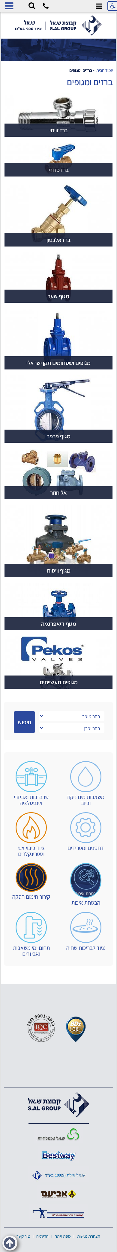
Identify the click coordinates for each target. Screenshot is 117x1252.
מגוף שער (58, 296)
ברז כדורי (59, 170)
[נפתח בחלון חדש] (58, 1135)
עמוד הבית (104, 70)
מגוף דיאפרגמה (58, 624)
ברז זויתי (59, 130)
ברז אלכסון (58, 240)
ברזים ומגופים (90, 82)
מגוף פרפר (58, 436)
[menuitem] (86, 783)
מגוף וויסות (58, 570)
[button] (31, 6)
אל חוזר (58, 493)
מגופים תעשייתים (59, 682)
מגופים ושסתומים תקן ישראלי (58, 363)
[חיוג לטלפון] (46, 7)
